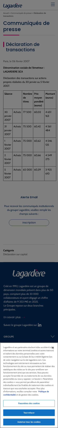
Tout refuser (29, 412)
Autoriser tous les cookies (29, 422)
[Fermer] (52, 347)
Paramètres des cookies (29, 403)
